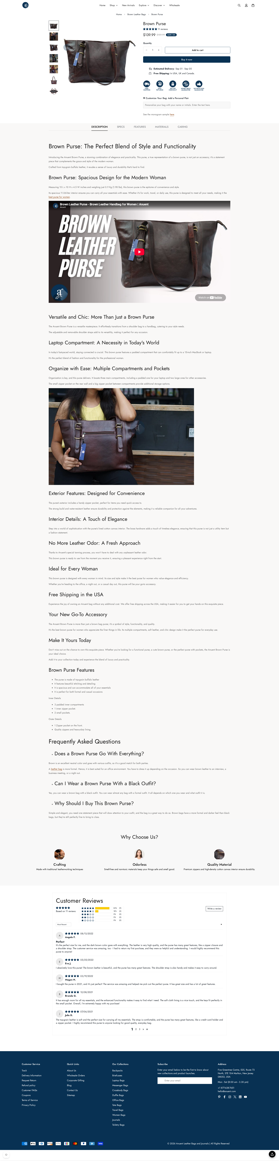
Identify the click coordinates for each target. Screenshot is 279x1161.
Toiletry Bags (118, 1124)
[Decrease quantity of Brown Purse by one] (146, 50)
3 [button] (139, 1029)
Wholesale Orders (76, 1075)
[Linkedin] (240, 1096)
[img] (72, 933)
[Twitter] (235, 1096)
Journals (116, 1120)
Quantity (147, 43)
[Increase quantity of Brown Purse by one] (158, 50)
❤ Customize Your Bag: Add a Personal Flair (166, 98)
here (172, 114)
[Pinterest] (219, 1096)
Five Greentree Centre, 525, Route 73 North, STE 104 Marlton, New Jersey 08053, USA (236, 1073)
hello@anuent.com (227, 1091)
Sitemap (71, 1095)
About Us (71, 1070)
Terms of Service (30, 1100)
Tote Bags (116, 1105)
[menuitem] (102, 5)
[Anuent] (25, 5)
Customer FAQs (29, 1090)
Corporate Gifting (75, 1080)
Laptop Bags (118, 1080)
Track (24, 1070)
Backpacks (117, 1070)
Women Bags (118, 1115)
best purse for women (59, 197)
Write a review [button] (214, 908)
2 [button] (136, 1029)
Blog (69, 1085)
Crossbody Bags (120, 1090)
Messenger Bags (120, 1085)
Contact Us (72, 1090)
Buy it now (186, 59)
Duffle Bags (118, 1095)
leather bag (56, 769)
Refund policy (28, 1085)
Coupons (26, 1095)
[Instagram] (229, 1096)
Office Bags (118, 1100)
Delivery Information (31, 1075)
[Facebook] (224, 1096)
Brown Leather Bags (136, 14)
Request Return (29, 1080)
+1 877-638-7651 (226, 1087)
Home (119, 14)
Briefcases (117, 1075)
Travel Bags (117, 1110)
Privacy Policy (28, 1105)
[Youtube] (245, 1096)
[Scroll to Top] (273, 1145)
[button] (253, 5)
